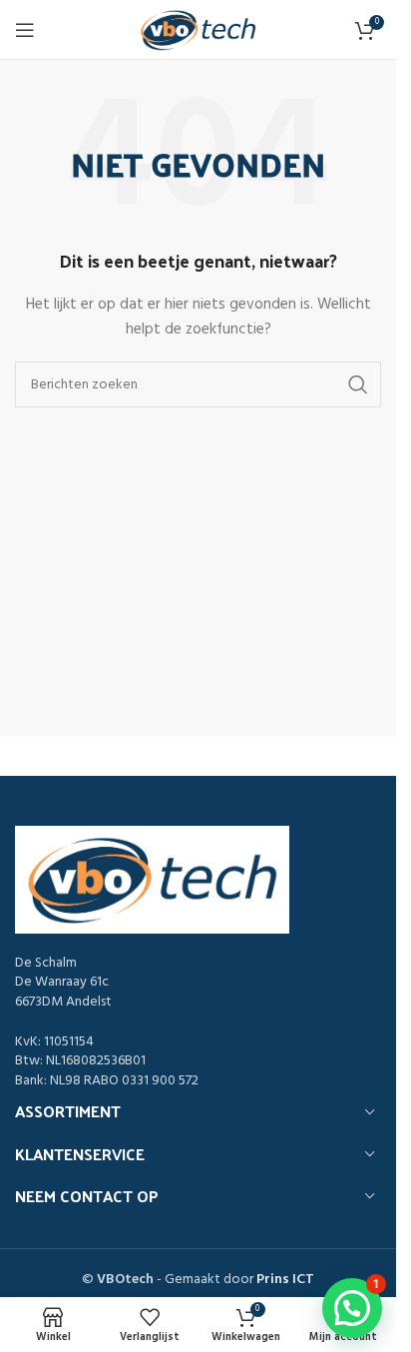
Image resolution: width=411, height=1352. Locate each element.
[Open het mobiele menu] (25, 30)
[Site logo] (198, 30)
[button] (352, 1308)
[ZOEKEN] (358, 384)
